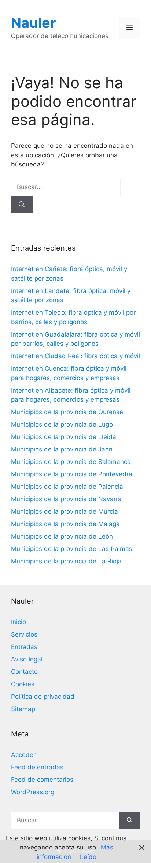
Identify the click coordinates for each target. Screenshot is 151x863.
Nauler (33, 22)
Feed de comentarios (42, 779)
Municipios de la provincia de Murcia (64, 511)
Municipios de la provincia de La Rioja (66, 561)
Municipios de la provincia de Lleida (63, 436)
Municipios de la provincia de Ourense (67, 412)
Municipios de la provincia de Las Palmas (71, 548)
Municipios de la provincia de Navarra (66, 499)
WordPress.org (32, 792)
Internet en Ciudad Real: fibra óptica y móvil (75, 356)
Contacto (24, 671)
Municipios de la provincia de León (62, 536)
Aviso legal (27, 659)
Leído (88, 856)
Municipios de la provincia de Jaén (62, 449)
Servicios (24, 634)
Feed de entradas (37, 767)
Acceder (23, 754)
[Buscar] (22, 205)
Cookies (22, 684)
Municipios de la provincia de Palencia (67, 486)
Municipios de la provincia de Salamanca (71, 461)
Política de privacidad (42, 696)
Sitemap (23, 709)
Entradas (24, 646)
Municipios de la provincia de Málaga (65, 524)
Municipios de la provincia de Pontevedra (71, 474)
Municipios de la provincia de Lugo (62, 424)
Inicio (18, 622)
